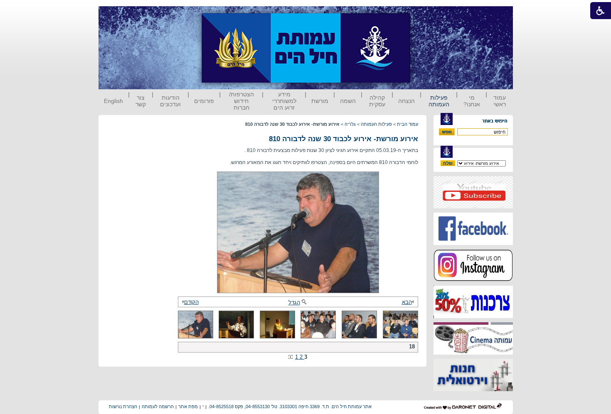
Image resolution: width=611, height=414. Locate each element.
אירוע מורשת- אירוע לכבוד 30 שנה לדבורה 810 (343, 139)
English (113, 101)
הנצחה (406, 101)
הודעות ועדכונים (170, 101)
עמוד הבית (407, 124)
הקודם (191, 302)
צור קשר (141, 101)
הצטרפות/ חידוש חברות (241, 101)
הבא (407, 302)
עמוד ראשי (499, 101)
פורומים (204, 101)
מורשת (319, 101)
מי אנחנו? (471, 101)
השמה (348, 101)
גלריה (350, 124)
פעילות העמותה (439, 101)
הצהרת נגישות (123, 406)
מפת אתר (188, 406)
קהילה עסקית (377, 101)
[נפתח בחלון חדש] (473, 206)
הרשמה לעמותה (158, 406)
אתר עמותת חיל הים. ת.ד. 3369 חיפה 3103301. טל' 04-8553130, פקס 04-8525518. (290, 406)
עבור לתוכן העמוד (425, 14)
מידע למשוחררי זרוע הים (284, 101)
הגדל (294, 302)
